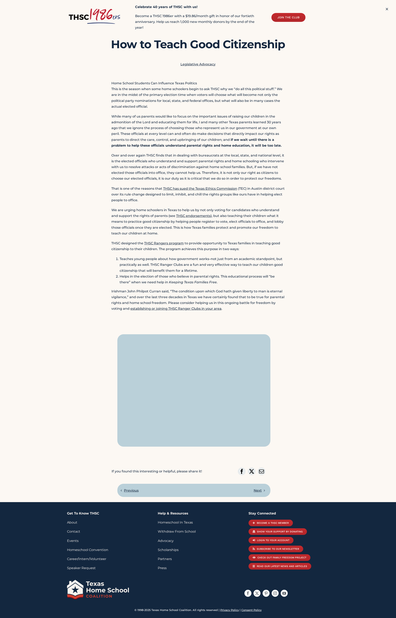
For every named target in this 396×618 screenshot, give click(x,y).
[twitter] (256, 593)
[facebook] (247, 593)
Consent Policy (251, 610)
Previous (131, 490)
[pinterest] (266, 593)
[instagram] (275, 593)
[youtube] (284, 593)
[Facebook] (242, 471)
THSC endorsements (193, 216)
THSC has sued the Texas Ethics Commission (200, 189)
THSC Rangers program (164, 243)
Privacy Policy (229, 610)
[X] (252, 471)
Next (258, 490)
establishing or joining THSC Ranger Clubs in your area (176, 309)
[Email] (261, 471)
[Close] (387, 9)
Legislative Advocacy (198, 64)
